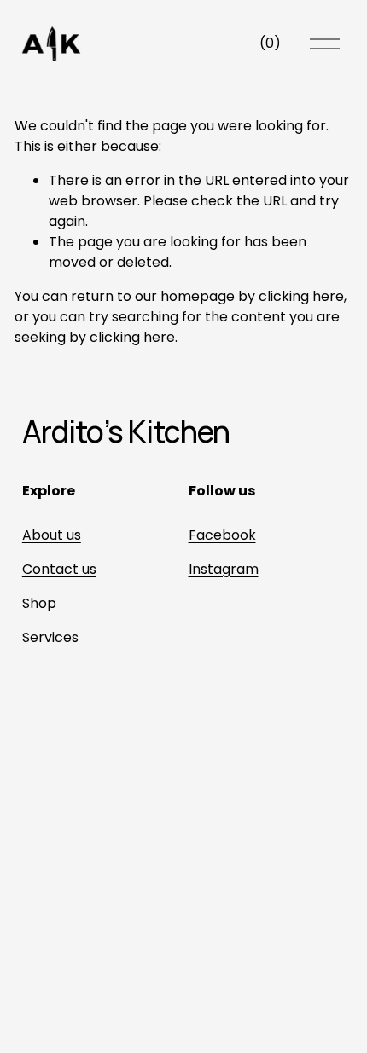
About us (51, 535)
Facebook (222, 535)
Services (50, 637)
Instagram (224, 569)
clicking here (301, 296)
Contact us (59, 569)
